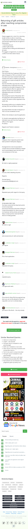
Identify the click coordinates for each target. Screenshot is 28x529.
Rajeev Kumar (9, 222)
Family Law (15, 484)
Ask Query (14, 369)
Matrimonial (20, 7)
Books (21, 5)
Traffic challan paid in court (11, 442)
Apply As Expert (7, 498)
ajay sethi (7, 137)
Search (19, 496)
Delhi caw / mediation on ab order (12, 347)
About (4, 512)
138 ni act (7, 464)
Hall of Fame (13, 503)
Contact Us (19, 513)
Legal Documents (12, 487)
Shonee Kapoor (9, 170)
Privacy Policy (13, 513)
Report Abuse (22, 61)
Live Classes (8, 5)
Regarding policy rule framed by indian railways (15, 446)
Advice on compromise (9, 340)
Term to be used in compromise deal (13, 352)
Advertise (15, 512)
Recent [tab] (11, 436)
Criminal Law (8, 484)
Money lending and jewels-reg (11, 439)
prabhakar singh (9, 243)
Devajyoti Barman (10, 188)
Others (9, 491)
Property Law (13, 489)
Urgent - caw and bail (9, 341)
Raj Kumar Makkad (10, 284)
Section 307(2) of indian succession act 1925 (15, 467)
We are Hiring (9, 512)
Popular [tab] (4, 436)
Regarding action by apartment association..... (15, 452)
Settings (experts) (13, 505)
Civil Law (12, 482)
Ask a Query (19, 498)
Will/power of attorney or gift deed (12, 357)
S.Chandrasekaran (10, 308)
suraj (6, 30)
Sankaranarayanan (10, 232)
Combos (16, 5)
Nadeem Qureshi (10, 159)
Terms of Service (21, 512)
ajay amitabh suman (10, 293)
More (13, 9)
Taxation (20, 489)
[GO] (25, 431)
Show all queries (7, 500)
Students (4, 491)
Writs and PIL (7, 7)
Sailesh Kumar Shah (10, 273)
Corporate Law (6, 482)
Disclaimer (8, 513)
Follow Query (7, 60)
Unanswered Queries (14, 374)
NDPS (14, 7)
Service (6, 470)
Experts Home (7, 496)
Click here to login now (14, 330)
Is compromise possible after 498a (12, 359)
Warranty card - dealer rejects (11, 449)
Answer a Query (19, 500)
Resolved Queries (13, 507)
